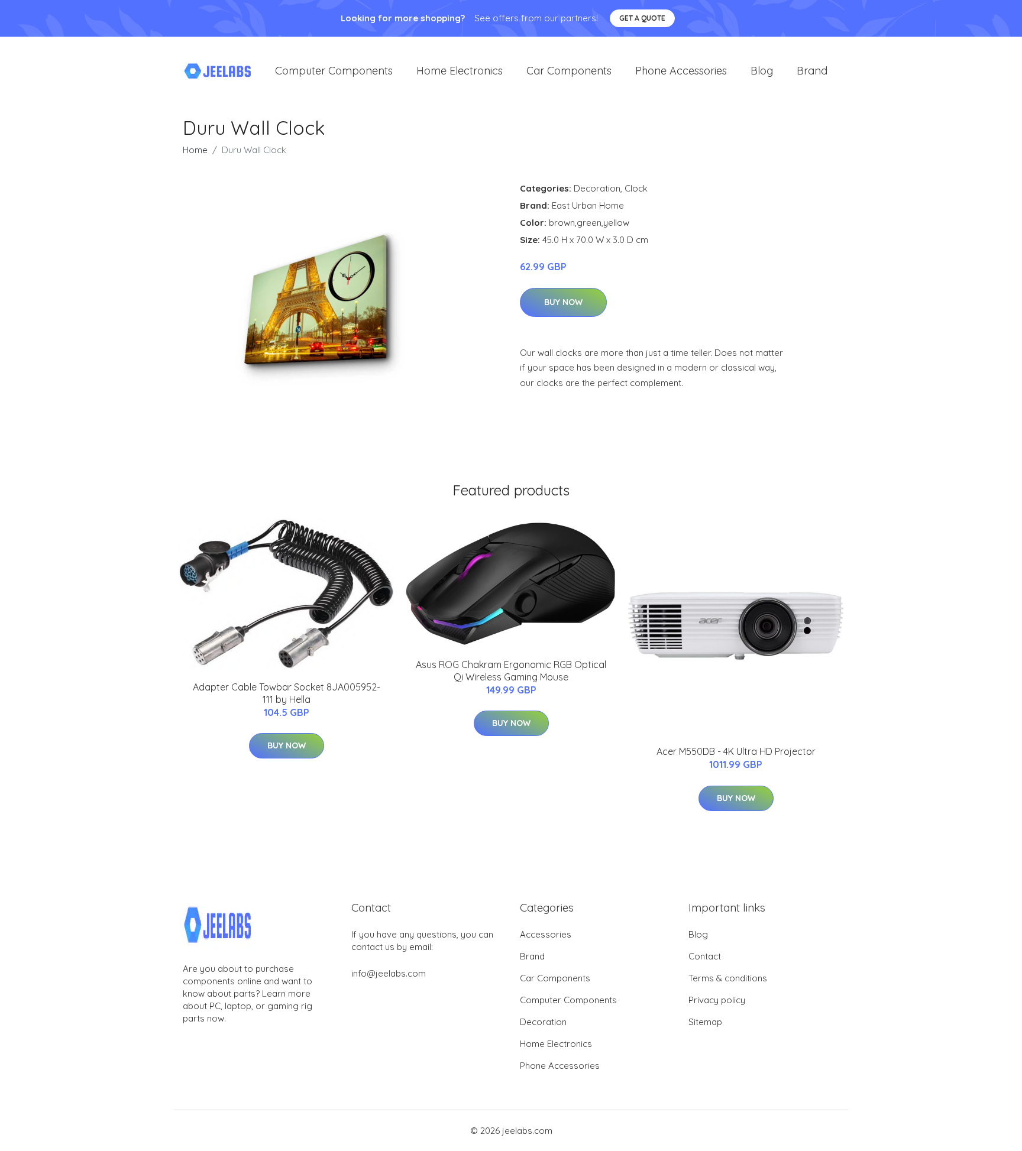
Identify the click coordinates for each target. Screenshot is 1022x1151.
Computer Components (334, 70)
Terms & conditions (727, 978)
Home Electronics (459, 70)
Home (195, 149)
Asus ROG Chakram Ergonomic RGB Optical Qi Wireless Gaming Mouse (511, 671)
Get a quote (642, 18)
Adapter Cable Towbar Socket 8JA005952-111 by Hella (286, 693)
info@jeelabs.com (388, 973)
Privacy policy (716, 1000)
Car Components (569, 70)
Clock (636, 188)
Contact (704, 956)
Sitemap (705, 1021)
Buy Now (563, 302)
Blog (762, 70)
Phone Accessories (681, 70)
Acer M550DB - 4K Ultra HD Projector (736, 751)
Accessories (545, 934)
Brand (812, 70)
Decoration (597, 188)
